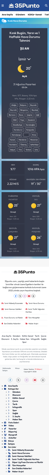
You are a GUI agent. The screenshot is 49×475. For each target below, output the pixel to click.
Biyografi (12, 434)
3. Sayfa (14, 339)
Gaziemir (31, 120)
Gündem (20, 14)
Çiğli (37, 115)
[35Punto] (24, 5)
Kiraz (34, 135)
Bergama (24, 110)
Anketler (12, 437)
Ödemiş (23, 144)
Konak (12, 140)
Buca (21, 115)
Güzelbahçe (17, 125)
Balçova (23, 105)
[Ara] (46, 5)
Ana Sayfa (7, 14)
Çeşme (29, 115)
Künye (17, 368)
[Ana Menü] (3, 5)
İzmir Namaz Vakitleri (13, 309)
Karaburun (18, 130)
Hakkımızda (6, 368)
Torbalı (28, 150)
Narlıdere (13, 144)
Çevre (43, 336)
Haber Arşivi (33, 323)
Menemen (34, 140)
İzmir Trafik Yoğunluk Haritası (35, 310)
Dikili (15, 120)
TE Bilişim (38, 369)
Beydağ (35, 110)
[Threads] (33, 296)
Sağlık (43, 339)
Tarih (37, 336)
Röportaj (12, 431)
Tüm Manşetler (34, 318)
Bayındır (33, 105)
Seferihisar (34, 144)
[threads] (43, 380)
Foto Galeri (13, 422)
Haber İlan (24, 339)
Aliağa (13, 105)
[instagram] (26, 380)
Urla (36, 150)
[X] (20, 296)
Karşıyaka (30, 130)
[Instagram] (25, 296)
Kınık (26, 135)
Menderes (22, 140)
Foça (22, 120)
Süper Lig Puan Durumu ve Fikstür (27, 462)
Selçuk (12, 150)
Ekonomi (5, 339)
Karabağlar (30, 125)
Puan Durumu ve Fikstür (13, 318)
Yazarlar (12, 428)
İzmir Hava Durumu (36, 303)
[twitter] (18, 380)
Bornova (12, 115)
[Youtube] (29, 296)
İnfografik (35, 339)
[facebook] (10, 380)
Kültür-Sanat (35, 14)
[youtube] (35, 380)
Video (11, 425)
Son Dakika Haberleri (12, 323)
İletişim (4, 370)
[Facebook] (16, 296)
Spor (24, 342)
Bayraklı (13, 110)
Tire (20, 150)
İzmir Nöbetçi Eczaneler (14, 303)
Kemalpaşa (16, 135)
